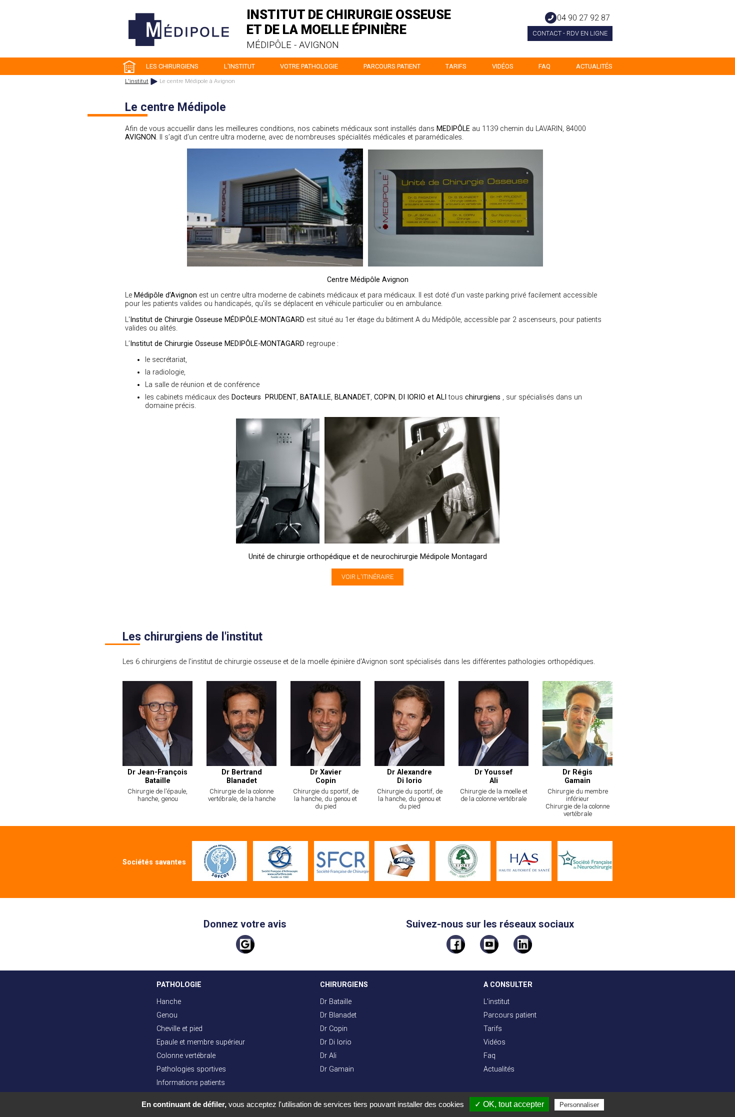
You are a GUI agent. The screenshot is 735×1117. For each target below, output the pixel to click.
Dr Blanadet (338, 1015)
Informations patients (190, 1082)
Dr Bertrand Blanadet (242, 776)
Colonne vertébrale (186, 1056)
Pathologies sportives (191, 1069)
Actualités (594, 66)
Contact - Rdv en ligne (570, 33)
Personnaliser (579, 1104)
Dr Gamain (337, 1069)
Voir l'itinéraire (368, 576)
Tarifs (456, 66)
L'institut (239, 66)
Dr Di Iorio (336, 1042)
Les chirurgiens (172, 66)
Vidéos (503, 66)
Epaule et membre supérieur (200, 1042)
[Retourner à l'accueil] (179, 44)
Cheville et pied (179, 1028)
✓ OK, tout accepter (509, 1104)
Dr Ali (328, 1056)
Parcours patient (392, 66)
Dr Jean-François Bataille (158, 776)
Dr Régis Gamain (577, 776)
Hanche (168, 1002)
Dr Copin (334, 1028)
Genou (167, 1015)
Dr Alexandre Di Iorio (409, 776)
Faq (544, 66)
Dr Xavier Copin (326, 776)
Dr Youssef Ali (493, 776)
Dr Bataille (336, 1002)
